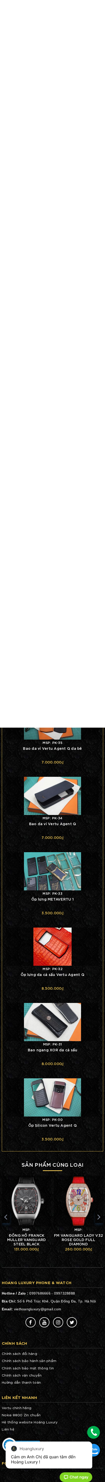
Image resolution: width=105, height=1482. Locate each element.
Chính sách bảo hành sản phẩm (29, 1360)
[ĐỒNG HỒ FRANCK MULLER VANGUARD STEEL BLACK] (26, 1201)
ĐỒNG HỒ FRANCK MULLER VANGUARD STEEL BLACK (26, 1239)
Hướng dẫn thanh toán (21, 1382)
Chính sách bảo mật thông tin (28, 1368)
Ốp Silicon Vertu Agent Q (52, 1125)
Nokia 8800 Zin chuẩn (21, 1415)
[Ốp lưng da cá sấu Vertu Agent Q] (52, 946)
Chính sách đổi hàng (19, 1353)
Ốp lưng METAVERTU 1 (52, 898)
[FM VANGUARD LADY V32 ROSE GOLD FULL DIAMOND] (78, 1201)
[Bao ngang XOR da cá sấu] (52, 1021)
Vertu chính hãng (16, 1408)
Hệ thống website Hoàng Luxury (30, 1422)
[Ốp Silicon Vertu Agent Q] (52, 1096)
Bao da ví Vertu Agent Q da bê (52, 748)
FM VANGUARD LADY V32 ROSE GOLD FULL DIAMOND (78, 1239)
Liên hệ (8, 1429)
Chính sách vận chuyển (22, 1375)
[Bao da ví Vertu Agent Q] (52, 795)
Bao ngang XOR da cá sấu (52, 1049)
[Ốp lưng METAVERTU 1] (52, 870)
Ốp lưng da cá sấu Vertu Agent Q (52, 974)
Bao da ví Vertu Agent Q (52, 823)
